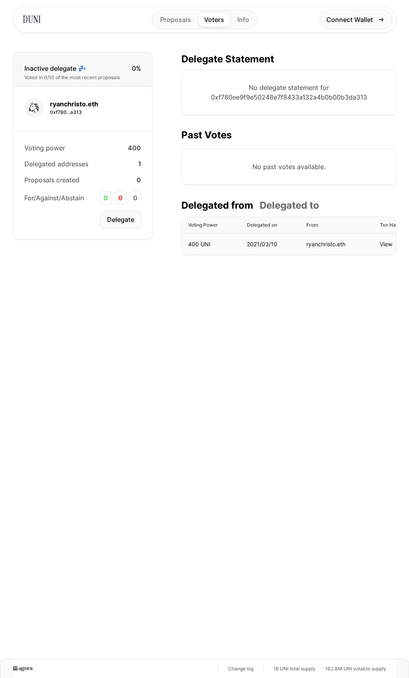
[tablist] (250, 205)
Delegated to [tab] (289, 205)
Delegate (120, 219)
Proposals (175, 20)
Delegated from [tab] (217, 205)
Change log (241, 669)
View (386, 244)
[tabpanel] (288, 236)
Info (243, 20)
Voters (214, 20)
